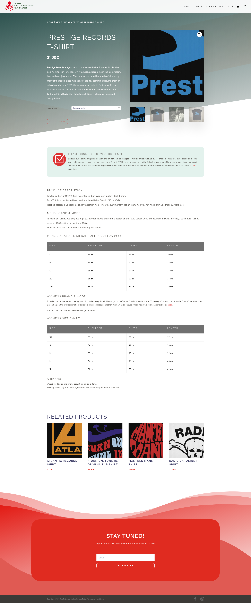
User (230, 6)
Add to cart (57, 121)
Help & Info (213, 6)
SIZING (193, 165)
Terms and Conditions (95, 599)
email (170, 304)
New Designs (63, 22)
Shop (196, 6)
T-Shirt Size (52, 108)
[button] (199, 34)
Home (186, 6)
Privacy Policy (81, 599)
